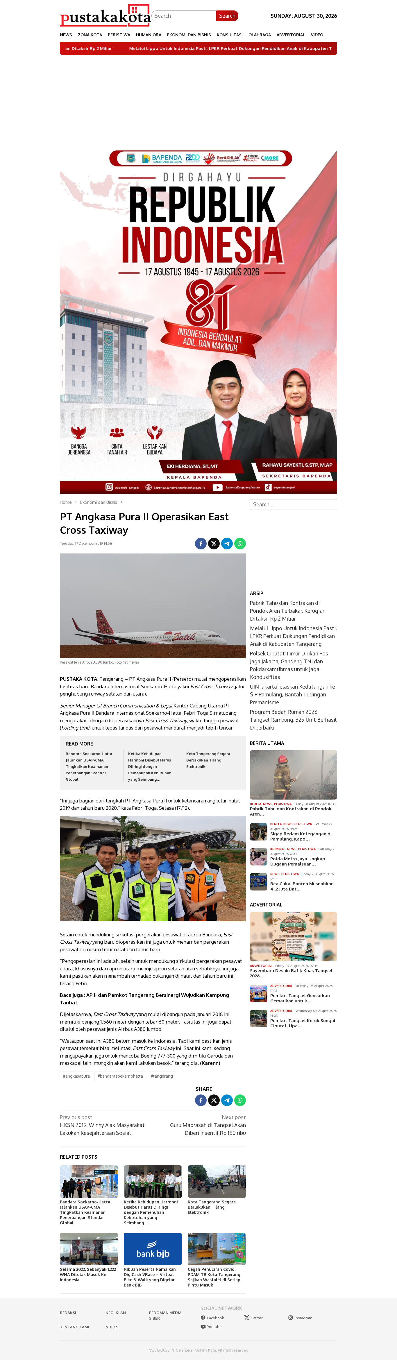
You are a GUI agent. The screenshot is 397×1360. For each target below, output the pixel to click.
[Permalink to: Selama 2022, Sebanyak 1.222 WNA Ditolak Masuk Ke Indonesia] (89, 1249)
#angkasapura (76, 1076)
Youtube (214, 1326)
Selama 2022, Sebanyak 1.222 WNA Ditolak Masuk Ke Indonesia (88, 1274)
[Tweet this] (214, 543)
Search (227, 15)
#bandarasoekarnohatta (120, 1076)
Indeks (111, 1327)
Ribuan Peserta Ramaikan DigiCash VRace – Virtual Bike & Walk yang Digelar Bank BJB (150, 1277)
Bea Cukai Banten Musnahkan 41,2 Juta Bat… (302, 886)
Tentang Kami (74, 1327)
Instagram (303, 1318)
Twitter (257, 1318)
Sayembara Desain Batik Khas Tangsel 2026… (291, 973)
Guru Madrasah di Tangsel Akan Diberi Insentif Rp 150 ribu (208, 1125)
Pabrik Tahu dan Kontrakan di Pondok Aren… (291, 811)
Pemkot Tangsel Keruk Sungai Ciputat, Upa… (302, 1023)
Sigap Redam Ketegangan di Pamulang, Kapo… (301, 836)
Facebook (215, 1318)
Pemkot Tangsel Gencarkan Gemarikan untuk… (300, 998)
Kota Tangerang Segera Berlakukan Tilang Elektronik (208, 760)
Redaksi (68, 1312)
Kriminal (277, 849)
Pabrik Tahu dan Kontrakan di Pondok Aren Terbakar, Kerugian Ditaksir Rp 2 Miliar (288, 611)
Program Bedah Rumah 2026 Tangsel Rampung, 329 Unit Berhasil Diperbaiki (293, 720)
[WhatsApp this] (240, 543)
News (267, 804)
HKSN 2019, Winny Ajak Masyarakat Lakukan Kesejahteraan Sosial (102, 1125)
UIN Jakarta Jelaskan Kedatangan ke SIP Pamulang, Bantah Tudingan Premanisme (292, 694)
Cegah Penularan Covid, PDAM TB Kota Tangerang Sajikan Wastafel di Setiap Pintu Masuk (214, 1277)
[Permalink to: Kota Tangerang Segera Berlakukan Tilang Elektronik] (217, 1181)
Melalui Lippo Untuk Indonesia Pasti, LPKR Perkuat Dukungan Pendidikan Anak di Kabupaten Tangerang (172, 48)
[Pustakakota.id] (105, 15)
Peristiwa (283, 804)
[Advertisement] (198, 98)
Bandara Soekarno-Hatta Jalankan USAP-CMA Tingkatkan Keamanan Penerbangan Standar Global (89, 766)
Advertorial (261, 966)
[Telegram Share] (227, 543)
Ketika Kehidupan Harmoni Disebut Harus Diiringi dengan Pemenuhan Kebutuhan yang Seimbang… (149, 766)
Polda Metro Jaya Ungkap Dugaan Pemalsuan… (297, 861)
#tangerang (162, 1076)
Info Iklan (115, 1312)
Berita (255, 804)
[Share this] (201, 543)
